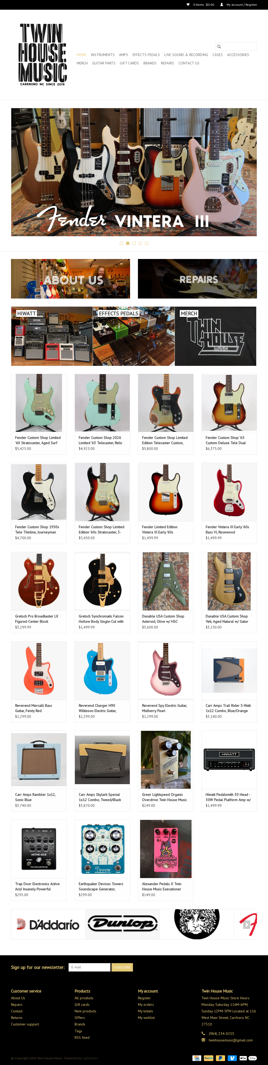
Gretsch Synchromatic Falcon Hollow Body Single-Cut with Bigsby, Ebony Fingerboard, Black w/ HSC (101, 619)
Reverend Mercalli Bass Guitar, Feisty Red (33, 708)
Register (144, 998)
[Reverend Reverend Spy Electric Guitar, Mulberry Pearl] (166, 670)
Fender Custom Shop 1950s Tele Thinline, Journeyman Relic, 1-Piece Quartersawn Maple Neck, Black (37, 530)
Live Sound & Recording (186, 54)
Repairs (167, 63)
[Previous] (21, 173)
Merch (82, 63)
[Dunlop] (48, 924)
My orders (146, 1004)
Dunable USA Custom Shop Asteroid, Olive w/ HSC (163, 619)
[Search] (219, 46)
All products (84, 998)
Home (81, 54)
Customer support (25, 1024)
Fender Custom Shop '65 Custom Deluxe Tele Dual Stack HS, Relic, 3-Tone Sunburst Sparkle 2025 (226, 440)
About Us (18, 998)
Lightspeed (90, 1058)
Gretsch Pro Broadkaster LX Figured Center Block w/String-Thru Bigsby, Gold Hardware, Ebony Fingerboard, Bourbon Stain (36, 619)
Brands (150, 63)
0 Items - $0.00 (203, 5)
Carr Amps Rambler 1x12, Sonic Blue (35, 797)
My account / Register (241, 5)
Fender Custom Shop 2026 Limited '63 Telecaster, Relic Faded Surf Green (100, 440)
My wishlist (146, 1017)
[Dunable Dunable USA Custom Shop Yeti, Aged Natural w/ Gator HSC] (229, 581)
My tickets (145, 1011)
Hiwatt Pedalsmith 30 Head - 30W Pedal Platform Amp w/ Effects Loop (228, 797)
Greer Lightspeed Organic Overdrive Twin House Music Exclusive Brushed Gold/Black (165, 797)
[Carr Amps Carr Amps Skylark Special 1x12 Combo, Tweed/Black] (102, 760)
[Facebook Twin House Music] (243, 967)
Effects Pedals (146, 54)
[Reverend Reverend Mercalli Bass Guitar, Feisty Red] (39, 670)
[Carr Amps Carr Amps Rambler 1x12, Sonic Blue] (39, 760)
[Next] (246, 173)
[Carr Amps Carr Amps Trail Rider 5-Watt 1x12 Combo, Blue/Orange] (229, 670)
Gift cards (129, 63)
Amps (123, 54)
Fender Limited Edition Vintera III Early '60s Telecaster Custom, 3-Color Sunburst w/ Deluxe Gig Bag (164, 530)
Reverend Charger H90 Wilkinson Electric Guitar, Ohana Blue (97, 708)
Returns (17, 1017)
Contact (17, 1011)
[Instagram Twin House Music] (253, 967)
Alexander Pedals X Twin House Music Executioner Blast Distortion (161, 886)
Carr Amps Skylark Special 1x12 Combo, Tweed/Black (100, 797)
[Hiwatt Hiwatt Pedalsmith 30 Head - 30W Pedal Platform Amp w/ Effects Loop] (229, 760)
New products (85, 1011)
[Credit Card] (196, 1058)
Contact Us (188, 63)
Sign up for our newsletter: (38, 967)
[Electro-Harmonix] (123, 924)
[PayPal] (208, 1058)
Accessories (238, 54)
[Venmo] (232, 1058)
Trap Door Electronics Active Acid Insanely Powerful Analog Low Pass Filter (37, 886)
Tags (78, 1031)
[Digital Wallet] (247, 1058)
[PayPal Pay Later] (220, 1058)
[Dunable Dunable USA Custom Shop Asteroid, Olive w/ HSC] (166, 581)
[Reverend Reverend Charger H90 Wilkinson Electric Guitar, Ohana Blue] (102, 670)
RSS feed (82, 1037)
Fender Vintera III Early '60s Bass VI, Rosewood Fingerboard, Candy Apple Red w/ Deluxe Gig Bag (227, 530)
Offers (80, 1017)
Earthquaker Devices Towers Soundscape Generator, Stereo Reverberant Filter (101, 886)
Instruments (103, 54)
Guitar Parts (103, 63)
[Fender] (197, 924)
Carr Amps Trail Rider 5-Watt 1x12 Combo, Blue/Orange (228, 708)
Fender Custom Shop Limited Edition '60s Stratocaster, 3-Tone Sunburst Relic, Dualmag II (102, 530)
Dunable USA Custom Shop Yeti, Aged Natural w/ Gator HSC (227, 619)
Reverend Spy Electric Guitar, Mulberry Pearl (164, 708)
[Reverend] (134, 172)
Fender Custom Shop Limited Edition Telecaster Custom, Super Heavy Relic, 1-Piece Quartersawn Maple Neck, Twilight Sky (165, 440)
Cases (218, 54)
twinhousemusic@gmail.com (231, 1040)
